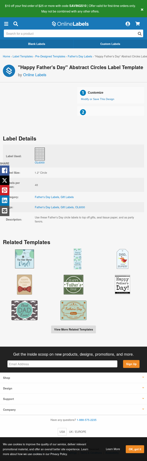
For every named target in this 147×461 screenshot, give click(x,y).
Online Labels (34, 74)
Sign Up (131, 364)
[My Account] (127, 24)
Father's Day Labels (80, 56)
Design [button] (7, 388)
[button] (6, 24)
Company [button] (9, 409)
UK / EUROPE (77, 432)
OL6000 (80, 207)
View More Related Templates (73, 329)
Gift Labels (67, 197)
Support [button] (8, 399)
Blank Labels (36, 44)
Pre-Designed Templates (50, 56)
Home (6, 56)
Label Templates (23, 56)
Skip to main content (14, 8)
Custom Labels (110, 44)
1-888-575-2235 (86, 420)
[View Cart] (137, 24)
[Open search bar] (15, 24)
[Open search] (139, 33)
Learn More (113, 449)
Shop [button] (6, 378)
